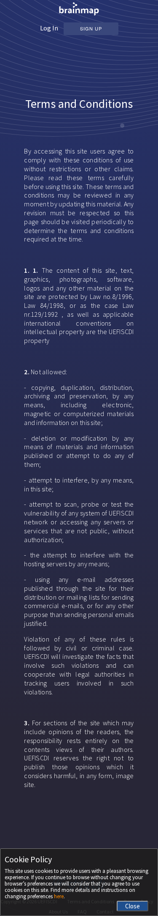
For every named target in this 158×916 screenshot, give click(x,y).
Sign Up (91, 28)
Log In (49, 28)
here (59, 896)
